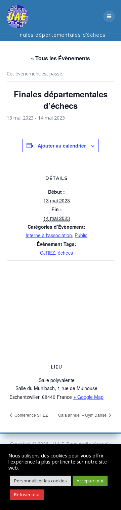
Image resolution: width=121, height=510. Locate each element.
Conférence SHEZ (30, 415)
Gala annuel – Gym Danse (83, 415)
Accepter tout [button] (90, 481)
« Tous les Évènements (60, 58)
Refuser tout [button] (27, 494)
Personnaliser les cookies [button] (40, 481)
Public (81, 235)
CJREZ (47, 252)
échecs (65, 252)
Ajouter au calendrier (62, 145)
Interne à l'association (49, 235)
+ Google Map (88, 396)
